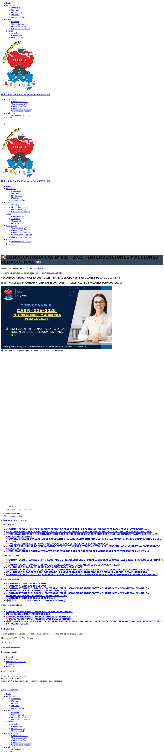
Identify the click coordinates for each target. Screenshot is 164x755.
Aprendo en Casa (18, 17)
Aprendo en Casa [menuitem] (18, 708)
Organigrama (16, 12)
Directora (15, 10)
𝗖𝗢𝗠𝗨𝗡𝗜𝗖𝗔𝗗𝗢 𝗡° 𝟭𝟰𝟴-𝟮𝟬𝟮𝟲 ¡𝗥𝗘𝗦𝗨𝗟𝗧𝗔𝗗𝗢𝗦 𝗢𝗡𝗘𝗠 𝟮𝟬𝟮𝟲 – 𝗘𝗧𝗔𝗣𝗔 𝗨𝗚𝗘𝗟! (44, 567)
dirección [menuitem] (15, 712)
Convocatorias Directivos (21, 108)
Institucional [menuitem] (11, 696)
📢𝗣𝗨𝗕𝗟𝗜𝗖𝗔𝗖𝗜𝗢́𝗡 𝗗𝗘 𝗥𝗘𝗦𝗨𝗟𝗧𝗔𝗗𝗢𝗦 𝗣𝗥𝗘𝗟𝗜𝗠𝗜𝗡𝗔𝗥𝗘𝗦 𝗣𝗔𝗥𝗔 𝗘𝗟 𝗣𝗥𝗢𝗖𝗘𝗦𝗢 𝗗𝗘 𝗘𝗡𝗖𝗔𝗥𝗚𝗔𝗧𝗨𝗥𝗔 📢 (57, 544)
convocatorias (11, 99)
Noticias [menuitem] (9, 722)
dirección (15, 22)
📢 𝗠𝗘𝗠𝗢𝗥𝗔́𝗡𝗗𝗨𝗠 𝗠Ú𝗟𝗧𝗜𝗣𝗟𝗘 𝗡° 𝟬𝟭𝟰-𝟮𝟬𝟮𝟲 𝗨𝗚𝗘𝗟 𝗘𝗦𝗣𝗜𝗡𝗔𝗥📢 (39, 612)
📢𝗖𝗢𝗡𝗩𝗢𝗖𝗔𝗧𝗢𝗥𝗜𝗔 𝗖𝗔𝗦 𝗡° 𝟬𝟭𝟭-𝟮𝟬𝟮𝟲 (26, 586)
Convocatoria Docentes (20, 106)
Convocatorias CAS (19, 101)
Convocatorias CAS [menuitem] (19, 735)
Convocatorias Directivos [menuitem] (21, 742)
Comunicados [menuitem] (16, 726)
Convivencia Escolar (19, 216)
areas (8, 202)
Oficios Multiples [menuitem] (18, 729)
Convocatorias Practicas (21, 111)
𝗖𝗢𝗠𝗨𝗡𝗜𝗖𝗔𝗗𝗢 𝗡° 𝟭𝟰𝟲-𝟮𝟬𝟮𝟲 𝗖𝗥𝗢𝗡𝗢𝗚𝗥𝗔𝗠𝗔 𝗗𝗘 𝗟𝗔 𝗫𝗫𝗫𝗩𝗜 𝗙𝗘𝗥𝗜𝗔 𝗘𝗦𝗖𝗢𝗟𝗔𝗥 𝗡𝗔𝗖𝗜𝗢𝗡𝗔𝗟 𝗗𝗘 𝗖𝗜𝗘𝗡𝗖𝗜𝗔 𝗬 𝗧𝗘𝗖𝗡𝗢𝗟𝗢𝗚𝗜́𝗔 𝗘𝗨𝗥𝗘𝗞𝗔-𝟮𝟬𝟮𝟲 (76, 572)
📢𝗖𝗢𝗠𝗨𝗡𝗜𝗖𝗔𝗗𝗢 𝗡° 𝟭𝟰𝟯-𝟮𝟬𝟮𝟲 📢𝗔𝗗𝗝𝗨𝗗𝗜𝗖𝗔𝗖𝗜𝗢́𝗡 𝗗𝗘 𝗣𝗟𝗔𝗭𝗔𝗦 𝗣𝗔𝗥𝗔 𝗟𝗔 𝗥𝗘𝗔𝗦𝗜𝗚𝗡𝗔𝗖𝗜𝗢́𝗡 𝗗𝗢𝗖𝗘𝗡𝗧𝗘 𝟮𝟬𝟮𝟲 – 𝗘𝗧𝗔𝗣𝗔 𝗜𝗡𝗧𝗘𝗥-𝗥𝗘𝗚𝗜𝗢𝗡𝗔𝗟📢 (78, 529)
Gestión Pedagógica (19, 26)
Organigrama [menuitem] (16, 703)
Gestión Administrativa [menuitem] (20, 719)
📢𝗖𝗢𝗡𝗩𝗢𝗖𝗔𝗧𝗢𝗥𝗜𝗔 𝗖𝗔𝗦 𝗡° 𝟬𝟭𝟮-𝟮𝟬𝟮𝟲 (26, 583)
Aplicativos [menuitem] (10, 747)
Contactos (10, 118)
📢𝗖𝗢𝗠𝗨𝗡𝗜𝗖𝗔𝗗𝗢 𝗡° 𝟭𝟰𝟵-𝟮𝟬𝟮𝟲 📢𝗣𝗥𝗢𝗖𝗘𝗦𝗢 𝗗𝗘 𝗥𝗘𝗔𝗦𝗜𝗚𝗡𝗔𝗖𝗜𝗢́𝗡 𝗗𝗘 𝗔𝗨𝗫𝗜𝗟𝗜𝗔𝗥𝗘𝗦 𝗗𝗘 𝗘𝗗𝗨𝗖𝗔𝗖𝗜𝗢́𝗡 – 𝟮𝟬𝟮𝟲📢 (64, 565)
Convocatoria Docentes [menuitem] (20, 740)
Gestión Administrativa (20, 28)
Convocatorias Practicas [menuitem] (21, 745)
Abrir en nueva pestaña (13, 516)
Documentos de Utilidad (21, 115)
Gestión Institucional (19, 24)
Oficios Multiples (18, 38)
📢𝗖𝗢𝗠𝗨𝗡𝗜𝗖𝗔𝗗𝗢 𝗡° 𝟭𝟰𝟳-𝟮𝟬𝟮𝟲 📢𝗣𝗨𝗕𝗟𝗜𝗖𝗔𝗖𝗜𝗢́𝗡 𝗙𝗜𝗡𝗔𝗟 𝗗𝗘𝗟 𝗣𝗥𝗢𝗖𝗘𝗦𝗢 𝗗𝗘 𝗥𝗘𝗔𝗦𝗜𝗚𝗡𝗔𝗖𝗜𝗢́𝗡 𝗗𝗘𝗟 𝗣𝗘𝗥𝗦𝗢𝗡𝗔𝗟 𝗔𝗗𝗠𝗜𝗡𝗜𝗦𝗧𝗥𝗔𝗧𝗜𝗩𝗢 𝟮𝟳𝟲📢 (78, 570)
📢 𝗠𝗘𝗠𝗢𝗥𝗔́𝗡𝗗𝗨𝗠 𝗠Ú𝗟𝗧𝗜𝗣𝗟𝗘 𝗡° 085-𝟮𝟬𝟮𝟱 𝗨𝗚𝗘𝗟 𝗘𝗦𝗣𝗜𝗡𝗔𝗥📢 (38, 619)
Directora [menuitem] (15, 701)
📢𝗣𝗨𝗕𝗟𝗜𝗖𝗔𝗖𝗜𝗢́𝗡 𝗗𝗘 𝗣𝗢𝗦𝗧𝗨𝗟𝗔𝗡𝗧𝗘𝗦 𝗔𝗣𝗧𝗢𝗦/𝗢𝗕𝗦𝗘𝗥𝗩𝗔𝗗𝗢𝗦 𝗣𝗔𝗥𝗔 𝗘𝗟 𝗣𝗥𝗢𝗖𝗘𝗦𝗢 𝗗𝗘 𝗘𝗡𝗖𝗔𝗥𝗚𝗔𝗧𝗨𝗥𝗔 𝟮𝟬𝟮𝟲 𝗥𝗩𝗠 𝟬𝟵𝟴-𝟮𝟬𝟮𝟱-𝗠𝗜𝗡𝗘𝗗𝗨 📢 (77, 551)
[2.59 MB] (14, 520)
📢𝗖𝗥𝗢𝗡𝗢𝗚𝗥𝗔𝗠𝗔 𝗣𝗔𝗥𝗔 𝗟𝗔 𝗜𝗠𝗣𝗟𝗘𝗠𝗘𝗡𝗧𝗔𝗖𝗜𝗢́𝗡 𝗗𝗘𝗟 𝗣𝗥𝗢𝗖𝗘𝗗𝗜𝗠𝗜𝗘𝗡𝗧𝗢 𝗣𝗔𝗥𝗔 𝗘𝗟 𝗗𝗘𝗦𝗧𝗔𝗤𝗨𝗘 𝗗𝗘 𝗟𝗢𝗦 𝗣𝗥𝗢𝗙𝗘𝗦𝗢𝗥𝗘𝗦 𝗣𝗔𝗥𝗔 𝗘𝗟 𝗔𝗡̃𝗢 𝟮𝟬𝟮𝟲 (79, 532)
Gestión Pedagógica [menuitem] (19, 717)
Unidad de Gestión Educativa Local (25, 94)
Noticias (9, 31)
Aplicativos (10, 113)
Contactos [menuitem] (10, 752)
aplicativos (10, 239)
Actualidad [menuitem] (15, 724)
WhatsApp (49, 273)
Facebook (39, 273)
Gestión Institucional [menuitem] (19, 715)
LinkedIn (58, 273)
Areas (8, 19)
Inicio (8, 3)
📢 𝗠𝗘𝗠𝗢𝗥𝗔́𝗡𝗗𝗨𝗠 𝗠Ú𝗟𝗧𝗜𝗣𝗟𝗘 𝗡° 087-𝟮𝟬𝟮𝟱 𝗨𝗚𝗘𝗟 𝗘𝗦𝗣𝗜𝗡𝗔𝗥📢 (38, 616)
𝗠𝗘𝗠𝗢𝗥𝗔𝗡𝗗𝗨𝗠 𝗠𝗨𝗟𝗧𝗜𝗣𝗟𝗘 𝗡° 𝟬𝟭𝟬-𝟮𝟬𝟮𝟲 (28, 614)
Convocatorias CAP (19, 104)
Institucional (11, 5)
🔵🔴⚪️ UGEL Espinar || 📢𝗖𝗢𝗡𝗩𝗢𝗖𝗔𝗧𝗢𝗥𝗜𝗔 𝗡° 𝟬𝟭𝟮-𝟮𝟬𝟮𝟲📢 (36, 600)
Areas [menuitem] (8, 710)
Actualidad (15, 33)
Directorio (15, 15)
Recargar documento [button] (11, 514)
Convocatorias (37, 268)
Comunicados (16, 35)
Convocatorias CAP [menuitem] (19, 738)
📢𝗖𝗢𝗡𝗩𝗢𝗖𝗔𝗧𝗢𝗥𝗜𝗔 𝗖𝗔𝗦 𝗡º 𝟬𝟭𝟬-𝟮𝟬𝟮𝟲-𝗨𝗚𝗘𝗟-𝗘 (30, 598)
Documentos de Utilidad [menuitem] (21, 749)
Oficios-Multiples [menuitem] (18, 731)
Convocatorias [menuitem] (12, 733)
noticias (9, 214)
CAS (29, 268)
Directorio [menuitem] (15, 705)
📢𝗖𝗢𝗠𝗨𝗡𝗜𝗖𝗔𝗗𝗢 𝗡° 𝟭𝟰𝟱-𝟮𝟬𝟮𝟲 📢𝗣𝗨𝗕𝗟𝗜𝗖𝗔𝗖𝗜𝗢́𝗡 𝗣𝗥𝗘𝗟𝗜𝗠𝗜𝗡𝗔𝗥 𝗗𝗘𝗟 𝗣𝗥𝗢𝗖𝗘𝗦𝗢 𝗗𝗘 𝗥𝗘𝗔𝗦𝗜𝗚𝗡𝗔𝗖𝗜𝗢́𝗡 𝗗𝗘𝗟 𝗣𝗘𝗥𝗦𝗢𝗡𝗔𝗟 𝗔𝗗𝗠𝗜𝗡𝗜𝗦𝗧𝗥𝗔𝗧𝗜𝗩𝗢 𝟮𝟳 (82, 574)
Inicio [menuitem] (8, 694)
